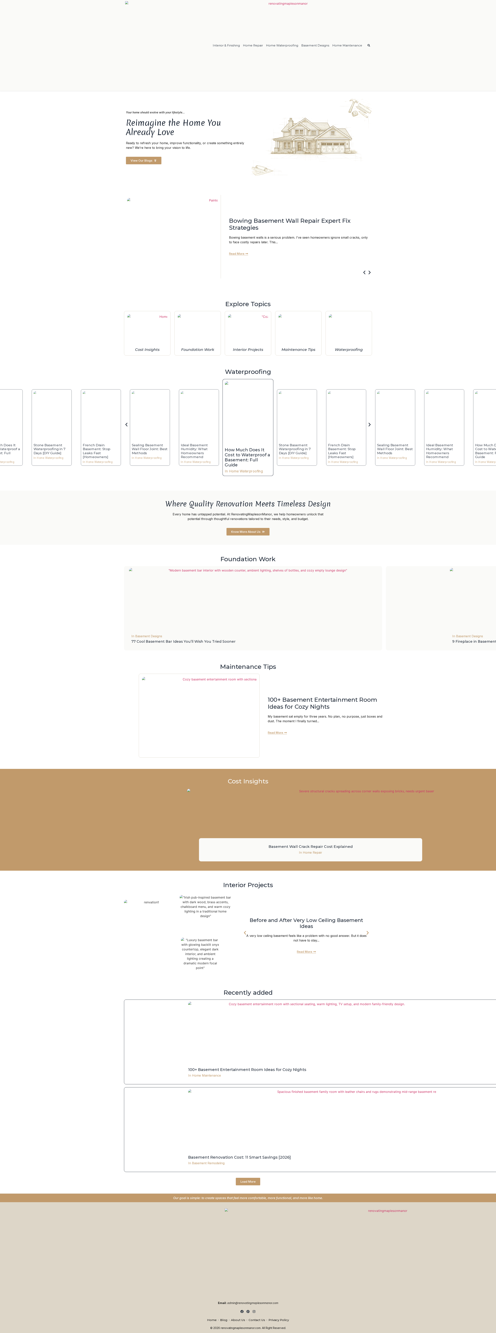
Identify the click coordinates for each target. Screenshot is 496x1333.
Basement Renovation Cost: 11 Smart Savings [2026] (239, 1157)
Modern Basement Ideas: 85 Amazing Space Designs (293, 224)
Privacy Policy (279, 1320)
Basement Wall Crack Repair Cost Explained (311, 846)
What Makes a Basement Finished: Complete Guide (306, 923)
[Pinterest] (248, 1311)
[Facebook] (242, 1311)
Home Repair (253, 45)
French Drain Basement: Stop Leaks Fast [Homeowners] (341, 451)
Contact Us (257, 1320)
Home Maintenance (347, 45)
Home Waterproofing (282, 45)
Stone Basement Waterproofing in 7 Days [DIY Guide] (295, 449)
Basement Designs (315, 45)
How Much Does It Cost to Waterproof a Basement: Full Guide (247, 457)
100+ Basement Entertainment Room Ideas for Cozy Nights (322, 703)
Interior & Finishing (226, 45)
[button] (364, 272)
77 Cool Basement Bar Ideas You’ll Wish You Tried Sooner (183, 641)
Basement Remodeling (208, 1163)
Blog (223, 1320)
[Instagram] (254, 1311)
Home (212, 1320)
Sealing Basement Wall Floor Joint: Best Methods (395, 449)
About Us (238, 1320)
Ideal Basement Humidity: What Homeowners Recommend (194, 451)
